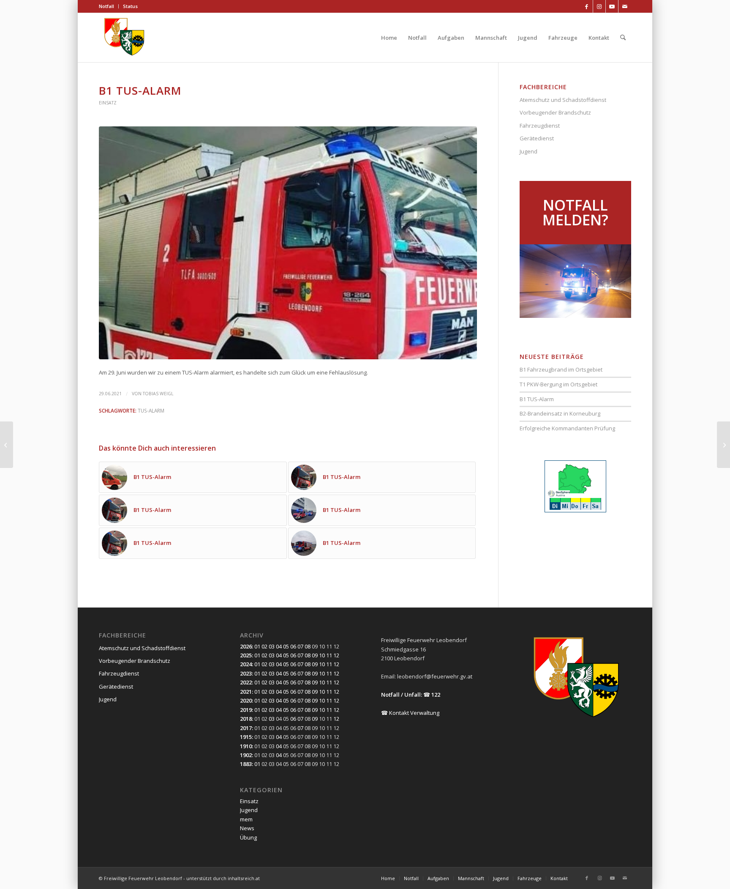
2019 (246, 710)
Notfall (106, 6)
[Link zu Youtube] (612, 6)
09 (315, 655)
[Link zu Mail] (624, 6)
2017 (246, 728)
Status (130, 6)
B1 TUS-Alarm (537, 399)
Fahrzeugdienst (540, 125)
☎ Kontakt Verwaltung (410, 713)
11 (329, 655)
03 (272, 646)
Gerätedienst (537, 138)
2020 (246, 700)
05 (286, 646)
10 (322, 655)
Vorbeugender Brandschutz (555, 112)
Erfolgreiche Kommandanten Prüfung (567, 428)
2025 (246, 655)
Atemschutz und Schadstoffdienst (563, 100)
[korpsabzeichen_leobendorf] (124, 37)
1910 (246, 746)
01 (257, 646)
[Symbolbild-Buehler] (288, 242)
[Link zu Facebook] (586, 6)
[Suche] (623, 37)
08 (308, 646)
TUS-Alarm (151, 410)
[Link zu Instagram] (599, 6)
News (247, 828)
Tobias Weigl (158, 394)
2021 (246, 691)
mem (246, 819)
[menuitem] (109, 6)
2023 (246, 673)
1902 (246, 755)
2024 (246, 664)
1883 (246, 764)
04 (279, 646)
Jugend (528, 151)
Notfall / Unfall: (401, 694)
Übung (248, 837)
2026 (246, 646)
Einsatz (108, 103)
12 (336, 655)
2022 (246, 682)
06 (293, 646)
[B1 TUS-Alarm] (723, 444)
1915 (246, 737)
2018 (246, 718)
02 (264, 646)
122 (435, 694)
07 (300, 646)
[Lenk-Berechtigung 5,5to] (6, 444)
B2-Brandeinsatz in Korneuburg (560, 413)
